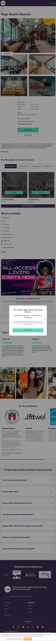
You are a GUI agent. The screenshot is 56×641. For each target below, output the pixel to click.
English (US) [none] (31, 602)
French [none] (30, 612)
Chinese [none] (6, 605)
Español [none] (30, 605)
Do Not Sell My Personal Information (14, 638)
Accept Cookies (27, 638)
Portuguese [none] (7, 615)
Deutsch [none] (30, 608)
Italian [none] (6, 612)
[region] (28, 637)
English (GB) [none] (7, 602)
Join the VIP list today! (28, 330)
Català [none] (6, 608)
